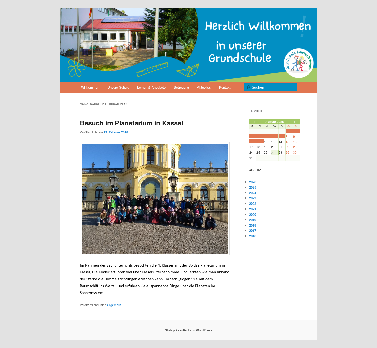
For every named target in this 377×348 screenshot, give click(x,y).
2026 (252, 182)
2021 (252, 209)
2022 (252, 203)
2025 (252, 187)
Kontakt (225, 87)
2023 (252, 198)
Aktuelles (204, 87)
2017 (252, 230)
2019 (252, 219)
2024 (252, 192)
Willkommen (90, 87)
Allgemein (113, 305)
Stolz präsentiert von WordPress (188, 330)
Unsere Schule (118, 87)
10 (250, 141)
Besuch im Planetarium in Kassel (131, 123)
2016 (252, 236)
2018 (252, 225)
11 (258, 141)
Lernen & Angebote (151, 87)
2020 (252, 214)
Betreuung (181, 87)
